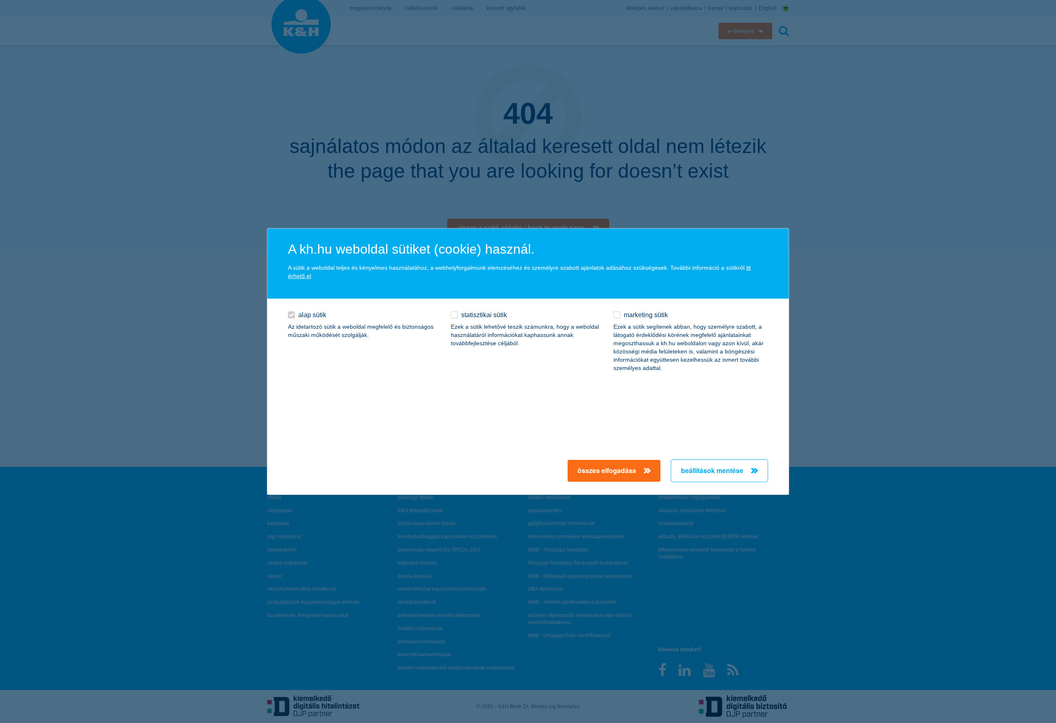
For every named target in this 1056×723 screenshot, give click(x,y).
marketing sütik (646, 314)
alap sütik (312, 314)
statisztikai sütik (484, 314)
